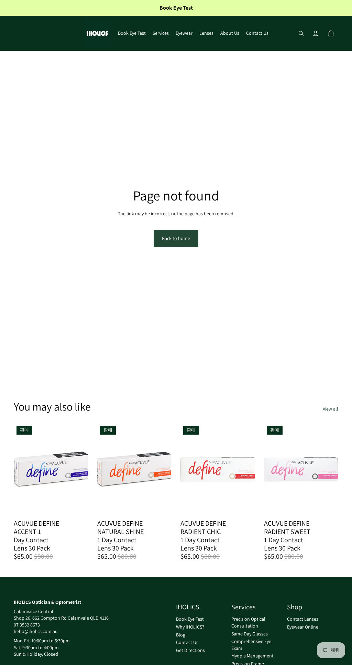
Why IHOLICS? (190, 627)
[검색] (301, 33)
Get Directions (190, 650)
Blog (180, 635)
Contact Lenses (302, 619)
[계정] (315, 33)
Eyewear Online (302, 627)
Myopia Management (252, 656)
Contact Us (187, 643)
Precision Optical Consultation (248, 622)
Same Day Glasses (249, 634)
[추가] (78, 505)
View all (330, 409)
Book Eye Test (190, 619)
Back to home (176, 238)
